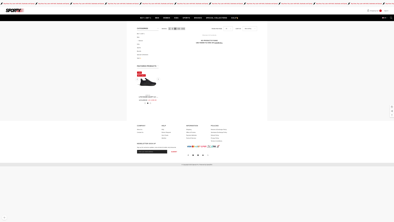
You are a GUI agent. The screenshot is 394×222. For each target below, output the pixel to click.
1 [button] (145, 103)
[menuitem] (148, 33)
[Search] (391, 18)
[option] (147, 86)
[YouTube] (203, 155)
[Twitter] (208, 155)
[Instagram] (193, 155)
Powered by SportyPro (205, 164)
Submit (174, 152)
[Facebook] (188, 155)
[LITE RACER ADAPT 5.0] (148, 82)
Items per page (217, 28)
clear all (218, 43)
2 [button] (147, 103)
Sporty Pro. (196, 164)
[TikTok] (198, 155)
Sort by (238, 28)
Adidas (147, 95)
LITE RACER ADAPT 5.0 (147, 97)
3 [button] (150, 103)
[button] (137, 79)
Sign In (386, 11)
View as (164, 28)
